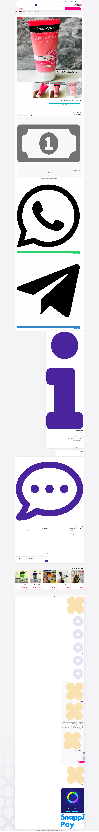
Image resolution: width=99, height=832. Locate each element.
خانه (38, 11)
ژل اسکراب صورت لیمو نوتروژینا (21, 584)
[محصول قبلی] (18, 14)
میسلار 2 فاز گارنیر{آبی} (37, 584)
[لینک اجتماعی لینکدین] (20, 1)
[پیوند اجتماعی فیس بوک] (24, 1)
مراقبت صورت (29, 11)
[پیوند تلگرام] (19, 1)
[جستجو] (36, 5)
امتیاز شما (46, 533)
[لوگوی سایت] (78, 4)
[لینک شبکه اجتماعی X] (23, 1)
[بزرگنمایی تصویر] (79, 79)
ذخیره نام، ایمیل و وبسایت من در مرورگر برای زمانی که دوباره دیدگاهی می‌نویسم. (33, 558)
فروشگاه (35, 11)
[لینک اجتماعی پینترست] (22, 1)
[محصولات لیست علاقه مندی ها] (23, 5)
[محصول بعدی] (15, 14)
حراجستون (20, 8)
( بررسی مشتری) (73, 102)
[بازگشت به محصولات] (17, 14)
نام (47, 548)
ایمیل (47, 553)
